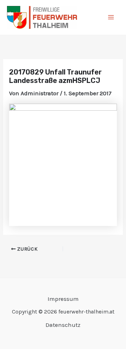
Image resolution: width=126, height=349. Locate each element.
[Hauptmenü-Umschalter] (111, 17)
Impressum (63, 298)
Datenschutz (63, 324)
